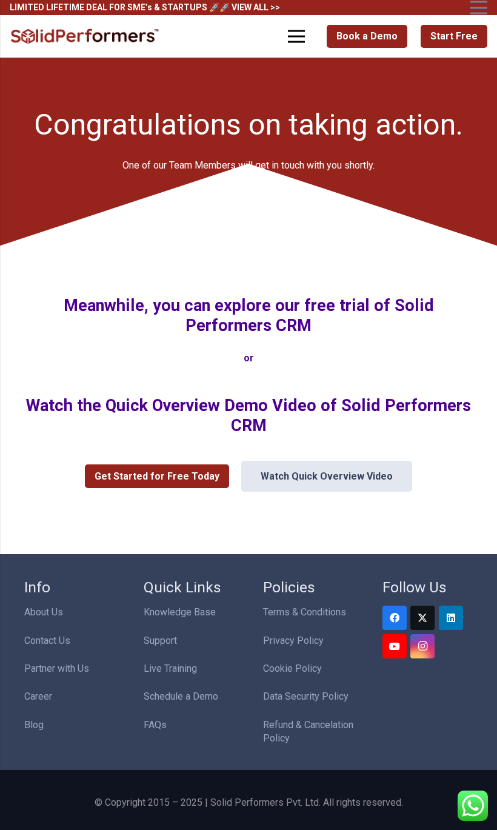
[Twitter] (422, 618)
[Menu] (297, 36)
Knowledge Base (180, 612)
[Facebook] (394, 618)
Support (160, 640)
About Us (43, 612)
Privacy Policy (293, 640)
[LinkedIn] (451, 618)
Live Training (170, 668)
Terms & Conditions (304, 612)
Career (38, 696)
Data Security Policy (306, 696)
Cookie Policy (292, 668)
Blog (34, 725)
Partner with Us (56, 668)
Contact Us (47, 640)
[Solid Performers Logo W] (85, 36)
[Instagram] (422, 646)
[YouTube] (394, 646)
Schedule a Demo (181, 696)
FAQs (155, 725)
